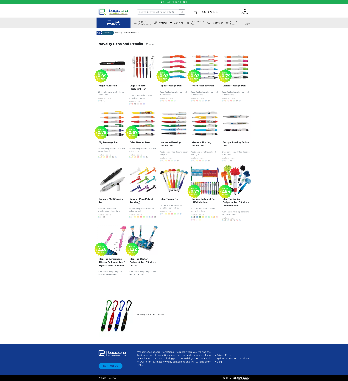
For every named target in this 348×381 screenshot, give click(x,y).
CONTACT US (110, 366)
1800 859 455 (208, 12)
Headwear (217, 23)
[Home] (116, 12)
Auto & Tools (233, 23)
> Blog (218, 361)
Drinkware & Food (197, 23)
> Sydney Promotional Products (232, 358)
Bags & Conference (144, 23)
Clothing (179, 23)
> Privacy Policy (223, 355)
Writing (163, 23)
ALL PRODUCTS (113, 23)
